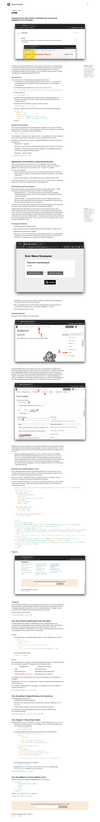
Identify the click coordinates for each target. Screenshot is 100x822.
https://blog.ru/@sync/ (27, 767)
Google (18, 704)
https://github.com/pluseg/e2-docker (41, 87)
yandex (28, 713)
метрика (39, 713)
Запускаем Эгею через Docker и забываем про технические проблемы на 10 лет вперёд (34, 19)
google (24, 713)
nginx (26, 690)
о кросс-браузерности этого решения (27, 793)
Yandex (59, 703)
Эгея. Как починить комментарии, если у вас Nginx (31, 621)
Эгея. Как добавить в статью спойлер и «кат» (29, 777)
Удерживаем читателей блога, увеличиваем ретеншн (32, 162)
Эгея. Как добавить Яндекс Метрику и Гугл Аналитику (32, 696)
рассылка (28, 615)
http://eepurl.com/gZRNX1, (41, 217)
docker (24, 155)
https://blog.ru (20, 768)
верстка (27, 796)
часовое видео (87, 68)
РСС (32, 814)
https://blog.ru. (59, 722)
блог (27, 155)
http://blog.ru (37, 722)
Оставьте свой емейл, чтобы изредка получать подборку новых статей (50, 804)
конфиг (31, 690)
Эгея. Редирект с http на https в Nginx (26, 720)
